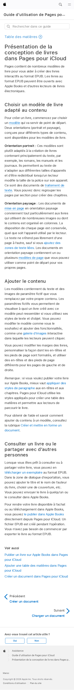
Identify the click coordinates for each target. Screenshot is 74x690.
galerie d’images (34, 333)
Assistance (18, 651)
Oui (15, 640)
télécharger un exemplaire (23, 472)
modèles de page (31, 258)
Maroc (6, 673)
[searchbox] (37, 26)
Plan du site (35, 683)
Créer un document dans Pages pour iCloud (36, 576)
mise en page (14, 208)
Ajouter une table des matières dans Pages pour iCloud (35, 568)
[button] (60, 4)
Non (37, 640)
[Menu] (69, 4)
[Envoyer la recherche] (9, 27)
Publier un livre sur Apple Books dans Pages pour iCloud (36, 557)
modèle (14, 123)
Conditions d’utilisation (14, 683)
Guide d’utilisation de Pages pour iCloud (33, 655)
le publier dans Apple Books (44, 514)
